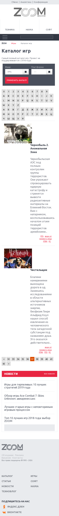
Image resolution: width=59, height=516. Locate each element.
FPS (41, 236)
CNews (14, 2)
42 (4, 363)
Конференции (41, 2)
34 (18, 359)
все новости (49, 374)
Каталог (7, 476)
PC (50, 241)
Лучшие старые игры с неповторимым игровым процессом (28, 408)
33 (13, 359)
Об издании (7, 455)
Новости (8, 486)
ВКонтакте (14, 512)
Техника (10, 29)
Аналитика (25, 2)
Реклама (19, 455)
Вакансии (6, 458)
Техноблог (9, 491)
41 (51, 359)
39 (42, 359)
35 (23, 359)
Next (29, 427)
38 (37, 359)
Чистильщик (38, 269)
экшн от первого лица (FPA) (45, 238)
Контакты (17, 458)
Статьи (6, 481)
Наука (29, 29)
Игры (13, 43)
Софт (49, 29)
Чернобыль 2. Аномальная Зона (39, 148)
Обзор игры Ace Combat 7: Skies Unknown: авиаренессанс (24, 397)
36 (27, 359)
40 (46, 359)
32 (8, 359)
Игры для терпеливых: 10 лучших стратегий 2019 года (25, 386)
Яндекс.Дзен (15, 506)
